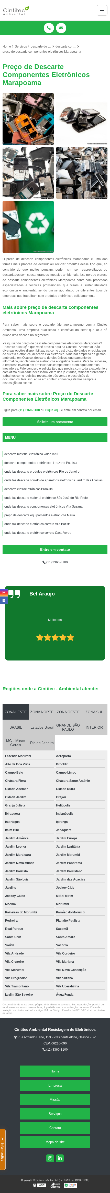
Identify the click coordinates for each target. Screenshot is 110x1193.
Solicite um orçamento (55, 422)
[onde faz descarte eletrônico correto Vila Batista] (28, 173)
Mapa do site (55, 1142)
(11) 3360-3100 (29, 410)
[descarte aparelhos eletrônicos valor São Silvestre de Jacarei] (28, 227)
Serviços (55, 1114)
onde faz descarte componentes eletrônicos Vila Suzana (43, 506)
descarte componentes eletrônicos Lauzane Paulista (40, 463)
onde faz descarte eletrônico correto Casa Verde (37, 533)
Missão (55, 1100)
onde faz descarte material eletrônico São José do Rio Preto (46, 498)
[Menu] (102, 10)
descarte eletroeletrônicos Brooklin (28, 489)
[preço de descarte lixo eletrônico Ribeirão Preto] (81, 119)
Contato (55, 1128)
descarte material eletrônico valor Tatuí (31, 454)
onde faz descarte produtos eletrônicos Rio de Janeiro (42, 471)
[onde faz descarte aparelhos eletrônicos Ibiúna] (81, 173)
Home (55, 1071)
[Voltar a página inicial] (16, 10)
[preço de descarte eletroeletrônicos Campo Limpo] (28, 119)
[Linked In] (60, 1158)
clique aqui (52, 410)
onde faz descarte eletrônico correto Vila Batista (37, 524)
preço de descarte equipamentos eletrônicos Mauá (39, 515)
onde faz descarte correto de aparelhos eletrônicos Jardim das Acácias (53, 480)
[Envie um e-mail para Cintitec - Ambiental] (61, 28)
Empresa (55, 1085)
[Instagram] (50, 1158)
